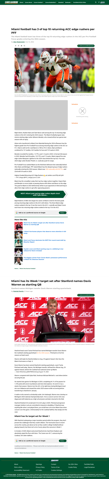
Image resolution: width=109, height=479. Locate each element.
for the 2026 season (43, 353)
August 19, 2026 (44, 372)
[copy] (24, 46)
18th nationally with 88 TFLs (54, 169)
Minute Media (12, 474)
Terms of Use (55, 467)
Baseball (60, 2)
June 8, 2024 (36, 177)
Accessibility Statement (21, 470)
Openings (39, 464)
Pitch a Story (18, 467)
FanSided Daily (89, 464)
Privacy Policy (40, 467)
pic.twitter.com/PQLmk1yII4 (54, 175)
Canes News (28, 2)
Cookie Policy (72, 467)
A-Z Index (39, 470)
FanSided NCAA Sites (79, 2)
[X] (95, 2)
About (21, 2)
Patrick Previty (18, 291)
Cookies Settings (56, 470)
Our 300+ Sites (73, 464)
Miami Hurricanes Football (27, 268)
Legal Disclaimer (89, 467)
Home (16, 268)
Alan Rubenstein (19, 42)
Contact (53, 464)
